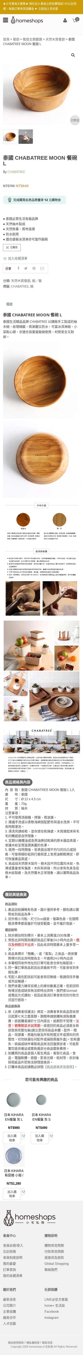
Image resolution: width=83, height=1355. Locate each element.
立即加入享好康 (48, 8)
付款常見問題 (54, 1251)
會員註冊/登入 (13, 1245)
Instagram (52, 1317)
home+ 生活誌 (55, 1305)
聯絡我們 (51, 1269)
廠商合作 (9, 1317)
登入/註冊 (65, 20)
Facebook (52, 1311)
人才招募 (9, 1323)
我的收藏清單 (12, 1275)
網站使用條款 (16, 1342)
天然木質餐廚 (55, 39)
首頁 (6, 39)
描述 (9, 304)
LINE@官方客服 (56, 1299)
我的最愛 (9, 1263)
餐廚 (16, 39)
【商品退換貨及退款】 (59, 1067)
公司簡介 (9, 1305)
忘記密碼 (9, 1251)
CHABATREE (16, 172)
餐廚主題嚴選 (32, 39)
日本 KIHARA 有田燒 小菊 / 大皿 (14, 1175)
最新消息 (9, 1299)
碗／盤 (37, 280)
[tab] (9, 304)
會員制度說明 (12, 1257)
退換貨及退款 (54, 1257)
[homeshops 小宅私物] (27, 20)
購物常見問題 (54, 1245)
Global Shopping (57, 1263)
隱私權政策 (32, 1342)
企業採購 (9, 1311)
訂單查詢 (9, 1269)
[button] (15, 258)
